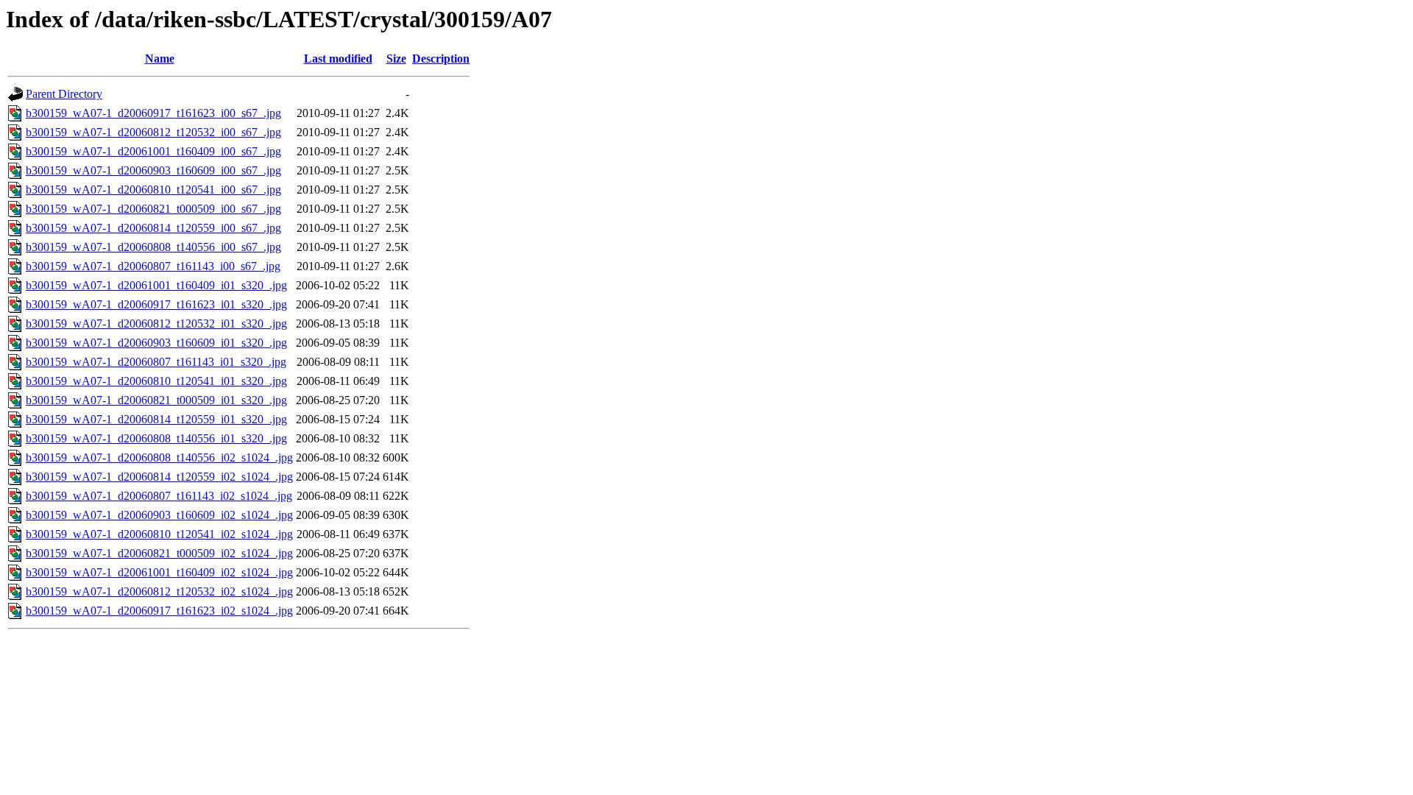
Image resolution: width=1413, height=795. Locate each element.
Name (159, 58)
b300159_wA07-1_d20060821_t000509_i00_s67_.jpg (153, 208)
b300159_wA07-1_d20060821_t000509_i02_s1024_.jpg (159, 553)
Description (441, 58)
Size (396, 58)
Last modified (338, 58)
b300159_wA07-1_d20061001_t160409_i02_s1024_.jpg (159, 572)
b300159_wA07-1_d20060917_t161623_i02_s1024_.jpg (159, 610)
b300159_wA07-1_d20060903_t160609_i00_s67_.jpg (153, 170)
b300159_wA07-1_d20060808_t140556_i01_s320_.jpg (156, 438)
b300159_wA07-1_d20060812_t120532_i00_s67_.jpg (153, 132)
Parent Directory (64, 94)
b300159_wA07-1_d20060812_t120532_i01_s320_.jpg (156, 323)
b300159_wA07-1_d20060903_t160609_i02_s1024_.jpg (159, 515)
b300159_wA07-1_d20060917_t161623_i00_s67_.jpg (153, 113)
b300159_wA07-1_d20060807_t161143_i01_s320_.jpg (156, 362)
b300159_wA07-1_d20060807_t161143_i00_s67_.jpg (153, 266)
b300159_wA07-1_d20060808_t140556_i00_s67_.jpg (153, 247)
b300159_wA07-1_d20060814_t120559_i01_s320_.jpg (156, 419)
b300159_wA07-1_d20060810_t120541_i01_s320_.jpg (156, 381)
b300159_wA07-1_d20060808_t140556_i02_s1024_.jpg (159, 457)
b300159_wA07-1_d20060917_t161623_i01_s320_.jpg (156, 304)
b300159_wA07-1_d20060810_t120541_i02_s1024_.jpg (159, 534)
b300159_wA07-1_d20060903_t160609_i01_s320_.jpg (156, 342)
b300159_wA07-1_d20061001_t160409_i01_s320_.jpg (156, 285)
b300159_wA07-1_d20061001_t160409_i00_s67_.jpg (153, 151)
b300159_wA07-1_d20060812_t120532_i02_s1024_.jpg (159, 591)
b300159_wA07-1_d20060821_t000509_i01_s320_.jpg (156, 400)
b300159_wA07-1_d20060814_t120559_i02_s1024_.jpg (159, 476)
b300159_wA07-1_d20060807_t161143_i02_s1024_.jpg (159, 496)
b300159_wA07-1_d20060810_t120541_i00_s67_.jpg (153, 189)
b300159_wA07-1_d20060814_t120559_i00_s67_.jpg (153, 228)
